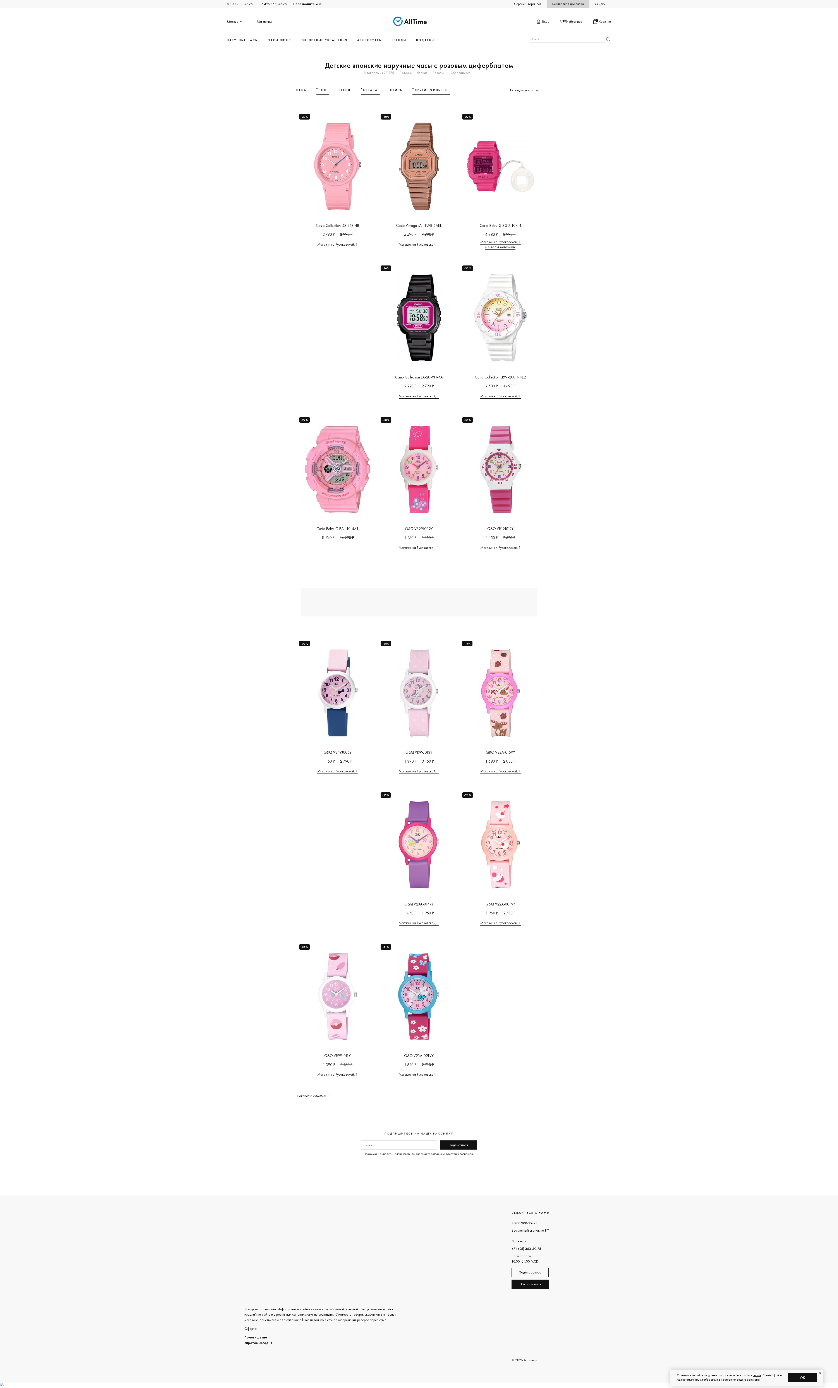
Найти (608, 39)
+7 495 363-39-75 (273, 4)
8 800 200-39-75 (240, 4)
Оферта (250, 1328)
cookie (757, 1375)
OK (802, 1377)
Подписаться (458, 1145)
